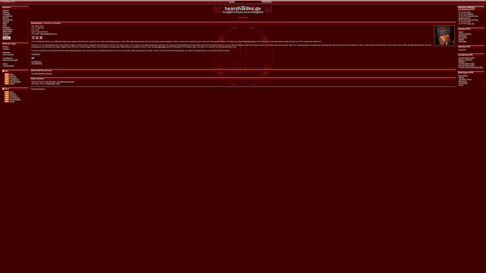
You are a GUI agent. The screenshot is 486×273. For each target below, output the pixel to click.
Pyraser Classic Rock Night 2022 (471, 67)
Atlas (469, 12)
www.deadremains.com (48, 34)
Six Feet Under (160, 47)
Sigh (468, 22)
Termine (6, 18)
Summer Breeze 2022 (466, 65)
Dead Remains (36, 23)
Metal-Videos (463, 72)
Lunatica (6, 49)
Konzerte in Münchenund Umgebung (466, 8)
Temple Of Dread (465, 34)
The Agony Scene (465, 79)
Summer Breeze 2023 (466, 63)
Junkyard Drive (472, 20)
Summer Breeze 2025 (466, 58)
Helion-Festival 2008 (10, 60)
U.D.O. (461, 85)
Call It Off (470, 24)
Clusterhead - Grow (53, 84)
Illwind (461, 32)
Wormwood (463, 36)
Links (5, 25)
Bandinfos (6, 27)
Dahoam (6, 10)
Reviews (461, 29)
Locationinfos (8, 29)
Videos (12, 84)
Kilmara (461, 77)
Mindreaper (463, 81)
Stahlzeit (470, 14)
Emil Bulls (462, 50)
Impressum (7, 33)
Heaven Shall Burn (465, 60)
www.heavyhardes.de (38, 89)
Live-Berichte (463, 55)
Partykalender (8, 20)
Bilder (5, 24)
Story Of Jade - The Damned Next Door (59, 82)
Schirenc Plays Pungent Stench (468, 17)
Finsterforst (463, 38)
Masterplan (463, 41)
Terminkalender (15, 82)
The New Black (8, 66)
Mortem (461, 39)
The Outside (463, 83)
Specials (6, 22)
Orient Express (8, 54)
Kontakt (5, 35)
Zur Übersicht (36, 62)
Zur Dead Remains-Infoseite (41, 73)
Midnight (462, 62)
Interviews (462, 47)
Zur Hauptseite (36, 63)
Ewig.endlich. (463, 75)
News (12, 74)
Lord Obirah (35, 54)
